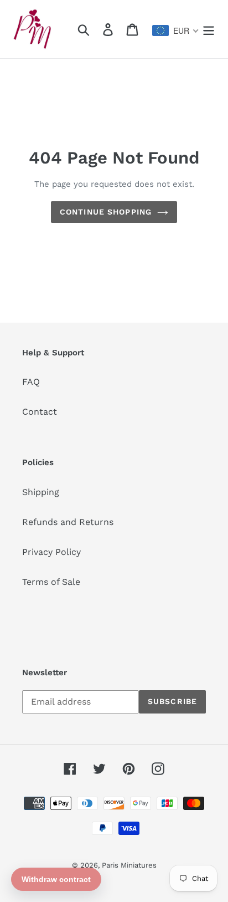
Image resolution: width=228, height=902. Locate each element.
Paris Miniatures (129, 865)
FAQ (31, 381)
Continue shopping (106, 211)
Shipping (40, 492)
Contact (39, 411)
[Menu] (208, 29)
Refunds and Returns (67, 522)
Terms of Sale (51, 582)
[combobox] (175, 30)
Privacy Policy (51, 552)
